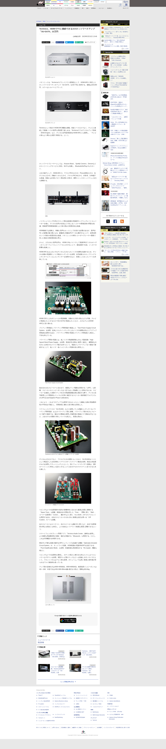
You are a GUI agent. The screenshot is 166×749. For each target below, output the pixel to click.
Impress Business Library (61, 701)
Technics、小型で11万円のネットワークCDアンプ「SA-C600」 (89, 653)
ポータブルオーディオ (56, 8)
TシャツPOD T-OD (81, 701)
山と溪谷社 (77, 706)
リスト (52, 42)
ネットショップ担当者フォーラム (63, 698)
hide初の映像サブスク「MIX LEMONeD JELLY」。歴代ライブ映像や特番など (119, 111)
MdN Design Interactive (99, 715)
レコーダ (46, 8)
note (80, 42)
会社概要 (99, 727)
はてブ (70, 42)
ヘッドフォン (68, 8)
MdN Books (96, 712)
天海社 (111, 695)
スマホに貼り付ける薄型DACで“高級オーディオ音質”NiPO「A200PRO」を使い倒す (119, 270)
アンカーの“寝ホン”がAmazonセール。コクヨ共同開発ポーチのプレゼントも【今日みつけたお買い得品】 (116, 29)
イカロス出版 (94, 693)
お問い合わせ (55, 727)
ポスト (47, 42)
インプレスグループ (109, 727)
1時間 (104, 24)
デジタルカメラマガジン (44, 715)
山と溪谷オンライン (81, 709)
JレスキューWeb (97, 704)
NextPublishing (59, 717)
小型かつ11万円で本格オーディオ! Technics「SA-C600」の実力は (58, 654)
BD (83, 8)
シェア (61, 42)
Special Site (109, 52)
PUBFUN (109, 704)
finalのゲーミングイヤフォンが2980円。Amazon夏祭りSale (119, 147)
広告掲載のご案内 (65, 727)
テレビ (39, 8)
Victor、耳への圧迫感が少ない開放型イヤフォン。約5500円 (118, 124)
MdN (92, 709)
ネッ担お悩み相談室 (43, 709)
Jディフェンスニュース (99, 698)
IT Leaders (41, 704)
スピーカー (101, 8)
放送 (87, 8)
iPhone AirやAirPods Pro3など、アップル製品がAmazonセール (119, 157)
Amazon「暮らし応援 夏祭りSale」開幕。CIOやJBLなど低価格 (119, 140)
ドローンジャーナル (43, 706)
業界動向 (93, 8)
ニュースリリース (44, 640)
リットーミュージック (81, 695)
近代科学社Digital (80, 717)
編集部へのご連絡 (76, 727)
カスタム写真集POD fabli (116, 714)
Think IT (40, 695)
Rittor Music (77, 693)
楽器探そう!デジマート (82, 698)
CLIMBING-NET (80, 712)
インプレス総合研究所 (44, 701)
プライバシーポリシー (89, 727)
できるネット (41, 718)
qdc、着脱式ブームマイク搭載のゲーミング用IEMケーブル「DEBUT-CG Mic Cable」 (119, 170)
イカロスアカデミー (98, 706)
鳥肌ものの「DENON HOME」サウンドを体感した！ (118, 78)
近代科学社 (77, 715)
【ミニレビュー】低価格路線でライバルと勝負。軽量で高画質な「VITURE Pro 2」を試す (116, 46)
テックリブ (93, 718)
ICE (108, 693)
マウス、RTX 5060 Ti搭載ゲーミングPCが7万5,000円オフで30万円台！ (118, 85)
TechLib (95, 720)
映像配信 (77, 8)
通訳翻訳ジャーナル (98, 701)
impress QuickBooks (114, 701)
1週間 (118, 24)
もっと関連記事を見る (67, 681)
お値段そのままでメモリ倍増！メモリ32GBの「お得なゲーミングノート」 (118, 65)
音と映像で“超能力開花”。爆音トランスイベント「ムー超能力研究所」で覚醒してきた (119, 195)
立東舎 (77, 704)
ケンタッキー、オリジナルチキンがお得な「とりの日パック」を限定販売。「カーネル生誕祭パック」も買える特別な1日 (116, 239)
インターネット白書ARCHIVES (46, 720)
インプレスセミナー (60, 704)
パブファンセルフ (114, 706)
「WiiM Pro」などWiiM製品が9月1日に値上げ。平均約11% (118, 97)
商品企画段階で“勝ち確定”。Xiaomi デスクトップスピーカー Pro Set (119, 277)
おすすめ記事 (109, 258)
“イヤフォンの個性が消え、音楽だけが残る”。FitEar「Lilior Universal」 (118, 58)
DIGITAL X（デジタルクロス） (62, 706)
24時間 (111, 24)
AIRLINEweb (96, 695)
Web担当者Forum (43, 698)
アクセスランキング (111, 22)
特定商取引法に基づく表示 (123, 727)
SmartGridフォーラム (60, 695)
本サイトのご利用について (43, 727)
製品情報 (41, 642)
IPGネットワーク (111, 709)
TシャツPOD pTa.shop (115, 711)
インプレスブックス (60, 714)
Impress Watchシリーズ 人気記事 (115, 227)
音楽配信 (109, 8)
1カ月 (125, 24)
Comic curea (112, 698)
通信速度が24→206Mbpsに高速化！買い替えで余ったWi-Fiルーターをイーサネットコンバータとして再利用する (116, 247)
